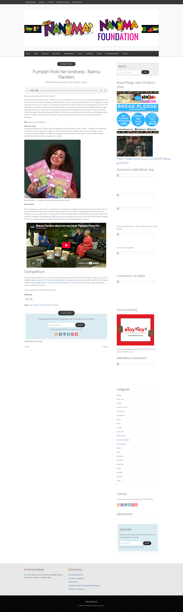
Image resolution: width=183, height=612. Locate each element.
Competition (121, 411)
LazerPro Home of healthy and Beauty (84, 585)
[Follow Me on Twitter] (68, 334)
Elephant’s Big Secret (38, 280)
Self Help (119, 472)
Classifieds (56, 54)
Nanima (58, 82)
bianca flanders (33, 305)
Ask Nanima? (124, 514)
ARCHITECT (73, 582)
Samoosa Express (76, 575)
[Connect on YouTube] (76, 334)
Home (28, 54)
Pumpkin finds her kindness (82, 280)
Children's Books (80, 82)
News (118, 452)
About (36, 54)
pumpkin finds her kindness (49, 305)
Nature (119, 448)
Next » (105, 346)
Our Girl (59, 214)
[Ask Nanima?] (91, 45)
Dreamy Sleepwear (76, 578)
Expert (119, 423)
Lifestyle (119, 428)
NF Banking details (112, 54)
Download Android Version (125, 226)
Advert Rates (77, 2)
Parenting (120, 464)
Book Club (68, 82)
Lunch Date (120, 432)
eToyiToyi (50, 2)
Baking (119, 395)
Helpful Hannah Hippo (65, 280)
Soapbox (41, 2)
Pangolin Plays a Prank (43, 282)
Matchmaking (31, 2)
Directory (45, 54)
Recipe (119, 468)
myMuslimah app (63, 2)
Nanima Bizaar (35, 569)
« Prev (26, 346)
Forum (79, 54)
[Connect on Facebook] (60, 334)
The (46, 280)
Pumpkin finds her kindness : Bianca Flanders (66, 74)
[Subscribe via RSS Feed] (56, 334)
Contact (125, 54)
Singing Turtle (52, 280)
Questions (89, 54)
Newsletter (120, 456)
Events (119, 419)
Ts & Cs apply (29, 290)
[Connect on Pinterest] (72, 334)
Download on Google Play (125, 248)
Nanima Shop (121, 444)
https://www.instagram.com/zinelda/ (49, 136)
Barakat (70, 214)
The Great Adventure (62, 282)
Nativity (81, 214)
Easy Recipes (121, 415)
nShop (99, 54)
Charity (119, 403)
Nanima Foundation (123, 440)
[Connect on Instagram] (64, 334)
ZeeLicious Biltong (76, 589)
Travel (119, 480)
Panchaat (120, 460)
